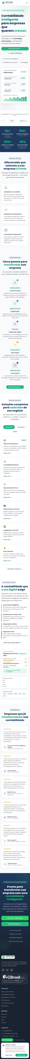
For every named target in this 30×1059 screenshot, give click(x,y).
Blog (2, 1020)
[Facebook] (3, 970)
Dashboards (4, 1006)
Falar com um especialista (11, 642)
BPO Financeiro (5, 1000)
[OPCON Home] (7, 2)
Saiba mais (8, 1055)
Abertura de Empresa (7, 992)
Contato (3, 1022)
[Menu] (27, 3)
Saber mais (7, 453)
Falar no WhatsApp (16, 53)
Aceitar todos (22, 1055)
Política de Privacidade (11, 1051)
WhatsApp (8, 1040)
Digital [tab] (15, 431)
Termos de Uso (22, 1051)
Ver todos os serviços (14, 569)
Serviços (3, 1017)
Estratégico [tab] (21, 427)
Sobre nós (4, 1014)
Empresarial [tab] (9, 427)
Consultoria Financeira (7, 1003)
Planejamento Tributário (8, 997)
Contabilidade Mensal (7, 994)
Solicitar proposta (14, 48)
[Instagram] (7, 970)
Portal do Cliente (20, 1040)
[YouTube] (11, 970)
